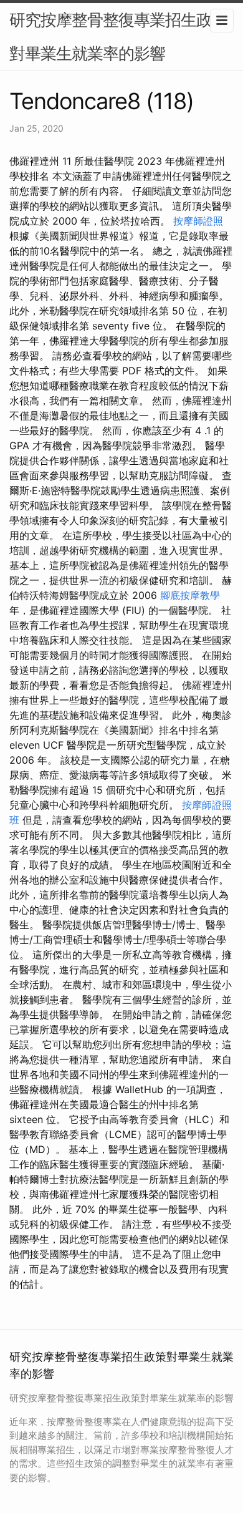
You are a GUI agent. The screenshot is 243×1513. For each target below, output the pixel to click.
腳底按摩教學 (190, 595)
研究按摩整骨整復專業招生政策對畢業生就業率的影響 (118, 36)
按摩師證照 (198, 221)
